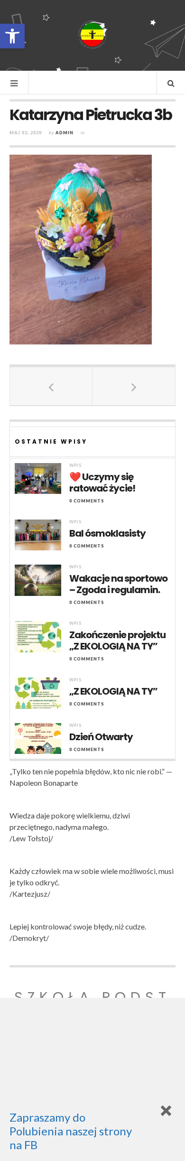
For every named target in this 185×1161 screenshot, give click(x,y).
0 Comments (86, 500)
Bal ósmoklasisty (107, 533)
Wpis (75, 465)
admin (65, 132)
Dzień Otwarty (101, 737)
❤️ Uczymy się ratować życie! (102, 482)
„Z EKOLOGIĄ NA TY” (113, 691)
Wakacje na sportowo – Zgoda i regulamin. (118, 584)
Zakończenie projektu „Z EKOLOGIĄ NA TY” (117, 640)
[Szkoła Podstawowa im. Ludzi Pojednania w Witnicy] (92, 34)
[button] (12, 36)
